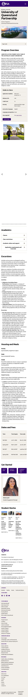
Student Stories (4, 613)
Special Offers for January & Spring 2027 (9, 641)
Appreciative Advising (5, 651)
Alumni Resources (5, 665)
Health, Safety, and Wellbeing (7, 659)
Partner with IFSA (4, 646)
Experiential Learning (5, 608)
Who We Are (3, 673)
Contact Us (3, 685)
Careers (2, 684)
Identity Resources (5, 660)
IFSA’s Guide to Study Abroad (7, 615)
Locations (3, 621)
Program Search (4, 619)
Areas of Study (4, 623)
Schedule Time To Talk (21, 471)
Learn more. (19, 115)
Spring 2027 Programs (5, 633)
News (2, 680)
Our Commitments (5, 675)
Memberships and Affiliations (7, 654)
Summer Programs (5, 631)
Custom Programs (4, 647)
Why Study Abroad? (5, 603)
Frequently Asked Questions (7, 664)
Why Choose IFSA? (5, 605)
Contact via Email (12, 470)
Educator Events (4, 652)
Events (2, 682)
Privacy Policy (21, 691)
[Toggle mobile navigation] (25, 3)
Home (2, 21)
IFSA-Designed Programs (6, 626)
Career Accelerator (5, 624)
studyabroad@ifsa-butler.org (7, 564)
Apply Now (7, 119)
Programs (7, 21)
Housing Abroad (4, 611)
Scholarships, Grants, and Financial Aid (9, 639)
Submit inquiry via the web (6, 566)
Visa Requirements (5, 669)
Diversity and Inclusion (5, 610)
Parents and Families (5, 667)
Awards (2, 678)
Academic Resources (5, 649)
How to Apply (4, 638)
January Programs (5, 630)
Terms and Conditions (20, 693)
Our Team (3, 677)
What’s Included (4, 606)
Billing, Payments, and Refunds (7, 662)
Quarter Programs (5, 628)
